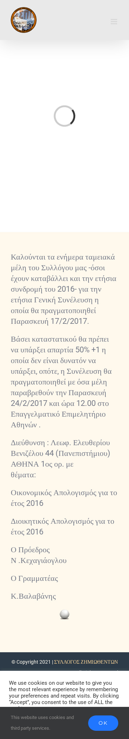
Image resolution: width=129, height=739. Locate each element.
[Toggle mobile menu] (114, 21)
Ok (103, 723)
